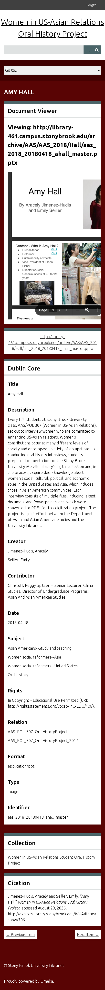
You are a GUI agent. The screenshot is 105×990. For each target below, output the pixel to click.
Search (96, 49)
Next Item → (88, 934)
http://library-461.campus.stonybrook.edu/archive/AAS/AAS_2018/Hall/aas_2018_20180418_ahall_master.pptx (52, 342)
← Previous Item (20, 934)
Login (91, 5)
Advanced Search (88, 49)
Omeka (47, 981)
